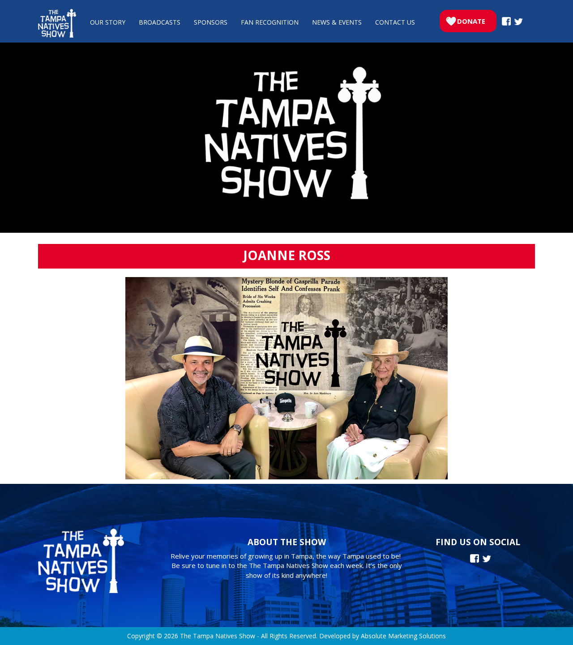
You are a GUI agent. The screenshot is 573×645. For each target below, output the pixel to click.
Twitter (518, 21)
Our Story (107, 22)
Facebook (506, 21)
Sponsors (210, 22)
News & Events (337, 22)
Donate (471, 21)
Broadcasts (159, 22)
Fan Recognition (270, 22)
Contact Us (395, 22)
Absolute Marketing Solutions (403, 636)
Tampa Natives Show (57, 23)
